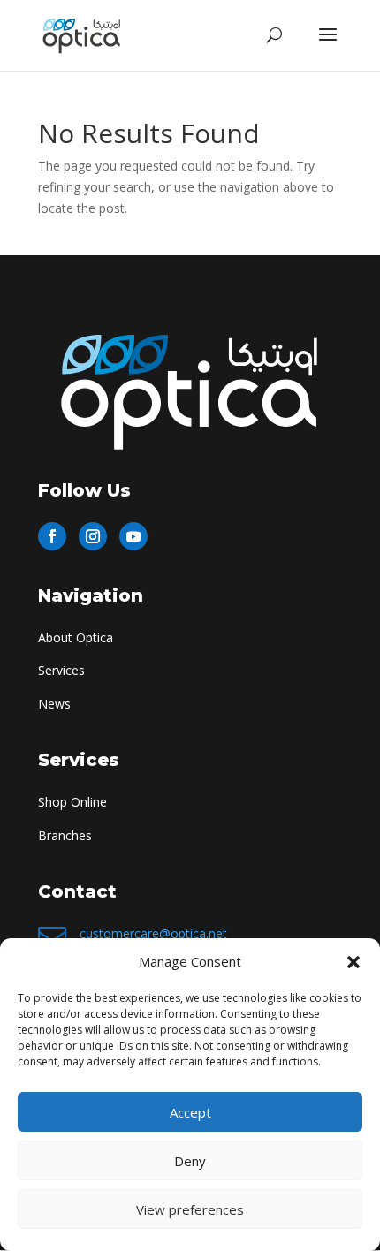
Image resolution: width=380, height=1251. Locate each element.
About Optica (75, 637)
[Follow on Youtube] (133, 536)
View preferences (190, 1209)
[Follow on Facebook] (52, 536)
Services (61, 670)
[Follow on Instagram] (93, 536)
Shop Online (72, 801)
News (54, 703)
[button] (353, 962)
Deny (190, 1161)
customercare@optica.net (153, 933)
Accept (190, 1112)
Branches (65, 835)
